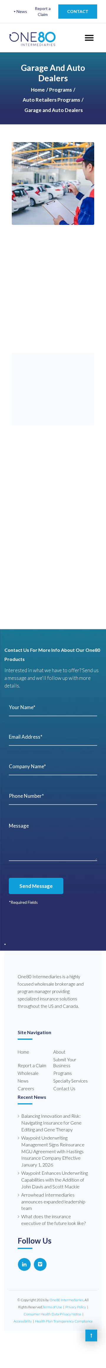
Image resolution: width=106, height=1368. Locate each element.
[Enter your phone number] (53, 796)
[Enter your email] (53, 737)
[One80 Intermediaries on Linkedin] (24, 1258)
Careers (26, 1083)
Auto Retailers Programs (51, 100)
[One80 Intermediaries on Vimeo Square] (40, 1258)
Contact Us (64, 1083)
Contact (77, 11)
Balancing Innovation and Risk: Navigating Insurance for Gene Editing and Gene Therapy (51, 1117)
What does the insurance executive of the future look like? (53, 1214)
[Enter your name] (53, 707)
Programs (60, 90)
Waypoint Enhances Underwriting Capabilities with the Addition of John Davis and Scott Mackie (54, 1174)
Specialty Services (70, 1075)
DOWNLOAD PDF (53, 413)
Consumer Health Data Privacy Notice (52, 1308)
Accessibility (23, 1315)
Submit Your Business (64, 1056)
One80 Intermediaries (66, 1294)
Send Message (40, 886)
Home (38, 90)
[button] (7, 22)
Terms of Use (52, 1301)
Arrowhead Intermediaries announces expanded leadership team (53, 1195)
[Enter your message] (53, 840)
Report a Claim (43, 11)
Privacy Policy (75, 1301)
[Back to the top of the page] (91, 1335)
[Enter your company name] (53, 766)
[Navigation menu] (89, 37)
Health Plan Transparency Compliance (64, 1315)
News (21, 11)
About (59, 1046)
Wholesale (28, 1067)
